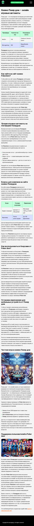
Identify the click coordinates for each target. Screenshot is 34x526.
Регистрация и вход (17, 2)
